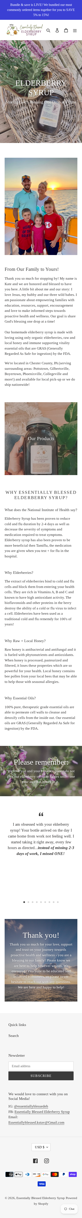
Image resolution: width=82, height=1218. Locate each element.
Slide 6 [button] (45, 902)
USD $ (39, 1147)
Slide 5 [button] (41, 902)
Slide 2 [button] (28, 902)
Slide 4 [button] (37, 902)
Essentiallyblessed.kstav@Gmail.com (36, 1123)
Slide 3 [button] (32, 902)
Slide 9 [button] (58, 902)
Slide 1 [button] (24, 902)
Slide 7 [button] (49, 902)
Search (13, 1036)
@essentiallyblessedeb (31, 1106)
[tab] (24, 902)
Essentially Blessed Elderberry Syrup (42, 1112)
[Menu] (74, 30)
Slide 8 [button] (54, 902)
